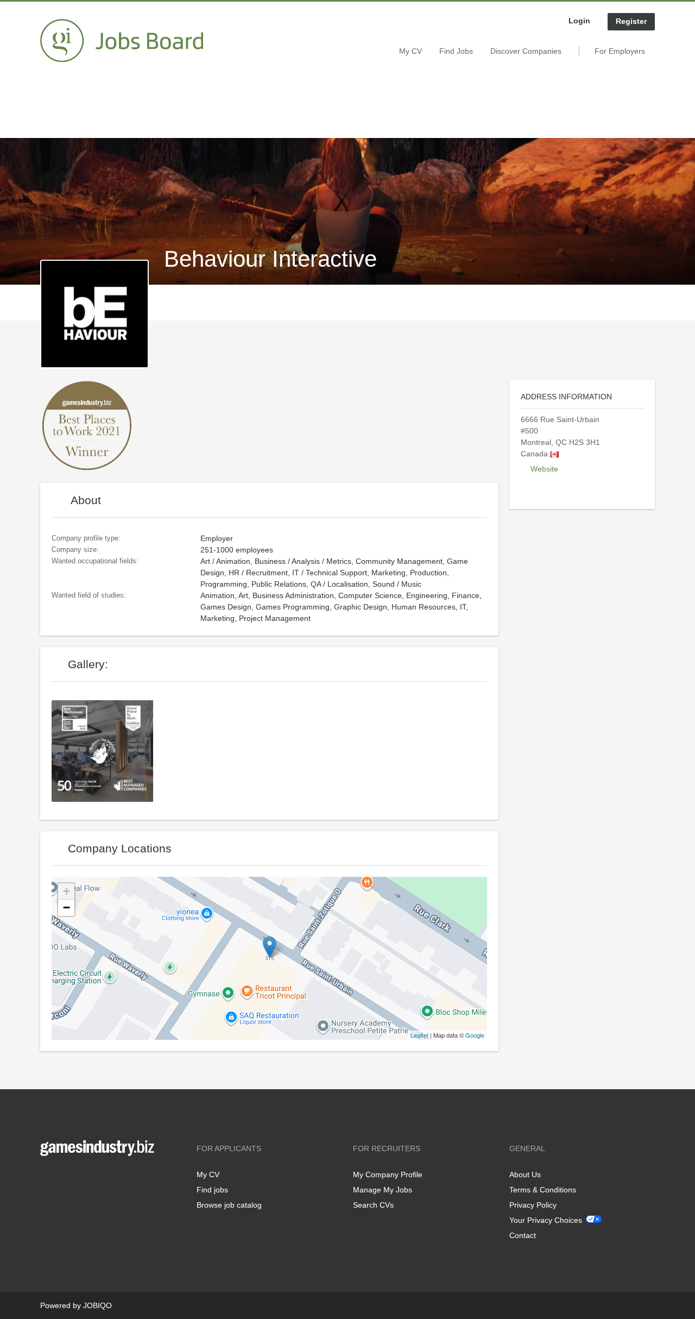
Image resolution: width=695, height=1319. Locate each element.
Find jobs (212, 1189)
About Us (525, 1174)
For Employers (620, 51)
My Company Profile (387, 1174)
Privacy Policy (533, 1205)
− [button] (66, 907)
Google (474, 1035)
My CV (410, 51)
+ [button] (66, 891)
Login (579, 20)
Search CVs (373, 1205)
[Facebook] (48, 1178)
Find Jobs (456, 51)
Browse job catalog (229, 1205)
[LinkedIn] (82, 1178)
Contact (522, 1235)
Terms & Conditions (542, 1189)
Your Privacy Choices (545, 1220)
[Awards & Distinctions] (106, 750)
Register (631, 21)
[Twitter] (66, 1178)
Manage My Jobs (382, 1189)
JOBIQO (97, 1305)
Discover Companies (525, 51)
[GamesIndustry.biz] (121, 40)
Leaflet (419, 1035)
